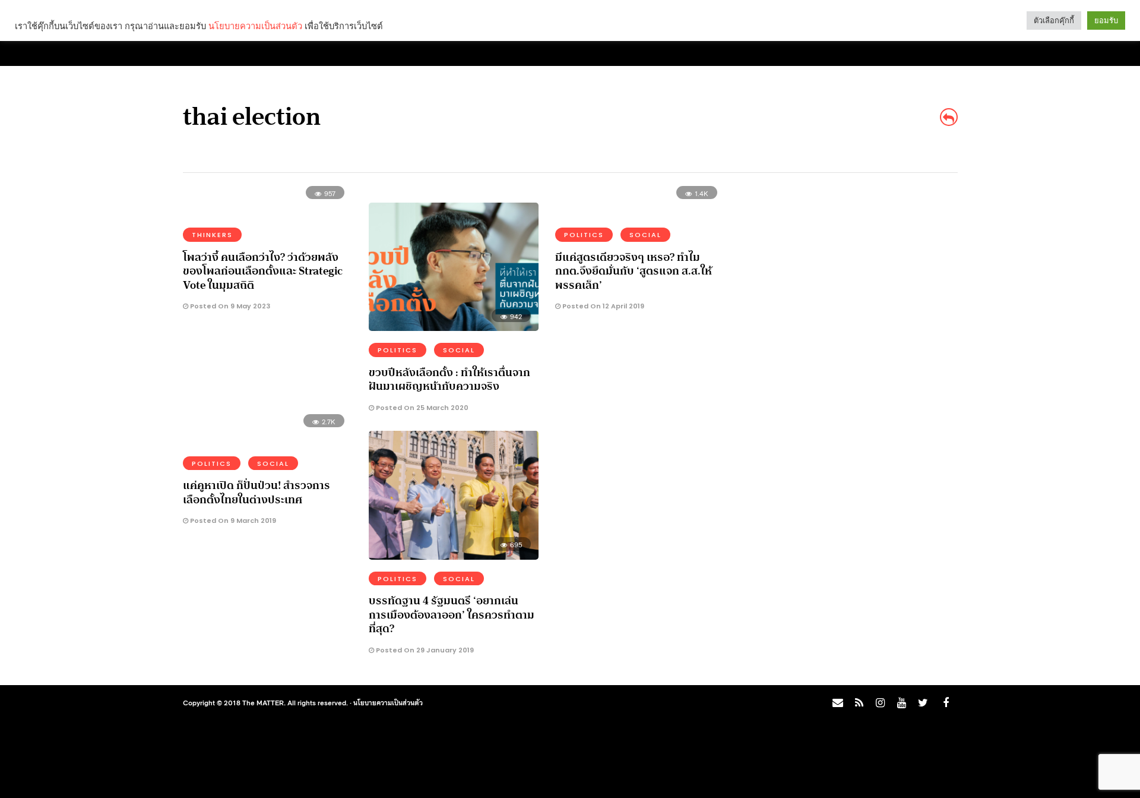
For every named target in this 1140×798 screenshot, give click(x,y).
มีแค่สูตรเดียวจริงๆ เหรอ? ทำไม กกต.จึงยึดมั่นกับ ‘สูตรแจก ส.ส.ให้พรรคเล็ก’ (633, 271)
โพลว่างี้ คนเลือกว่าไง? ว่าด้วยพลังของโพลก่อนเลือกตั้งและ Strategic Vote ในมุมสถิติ (263, 271)
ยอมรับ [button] (1106, 20)
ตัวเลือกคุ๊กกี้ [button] (1054, 20)
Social (459, 350)
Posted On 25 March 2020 (421, 407)
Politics (397, 350)
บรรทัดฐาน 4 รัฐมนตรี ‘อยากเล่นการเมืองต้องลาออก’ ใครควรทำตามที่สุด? (451, 614)
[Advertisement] (852, 277)
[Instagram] (880, 703)
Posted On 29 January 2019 (424, 650)
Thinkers (212, 234)
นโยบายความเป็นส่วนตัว (388, 702)
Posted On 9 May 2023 (229, 306)
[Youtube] (901, 703)
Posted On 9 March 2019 (232, 520)
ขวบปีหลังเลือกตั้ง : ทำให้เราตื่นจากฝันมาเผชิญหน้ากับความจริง (449, 379)
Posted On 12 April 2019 (602, 306)
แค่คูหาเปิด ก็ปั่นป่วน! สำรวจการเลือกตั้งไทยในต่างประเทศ (256, 492)
